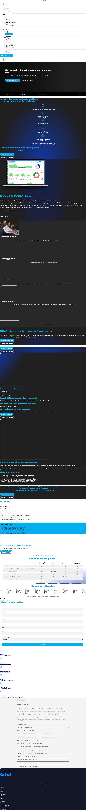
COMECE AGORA (41, 582)
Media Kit (1, 781)
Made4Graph (9, 34)
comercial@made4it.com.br (5, 805)
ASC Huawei (6, 29)
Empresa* (4, 619)
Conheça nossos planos (12, 80)
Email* (3, 613)
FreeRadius (8, 43)
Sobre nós (6, 8)
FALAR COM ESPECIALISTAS (4, 55)
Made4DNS (8, 12)
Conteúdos (6, 27)
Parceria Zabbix (12, 25)
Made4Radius (9, 41)
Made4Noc (8, 39)
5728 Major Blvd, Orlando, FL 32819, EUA (7, 808)
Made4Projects (9, 40)
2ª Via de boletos (3, 801)
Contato (5, 28)
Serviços (6, 37)
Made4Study (2, 795)
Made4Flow (9, 33)
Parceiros (6, 46)
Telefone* (4, 625)
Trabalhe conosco (3, 809)
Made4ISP (8, 38)
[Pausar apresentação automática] (80, 94)
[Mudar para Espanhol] (5, 4)
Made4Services (9, 21)
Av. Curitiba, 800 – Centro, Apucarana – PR (8, 806)
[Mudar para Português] (3, 3)
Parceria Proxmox (10, 47)
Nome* (3, 606)
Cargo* (3, 631)
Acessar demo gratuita (28, 80)
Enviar (42, 645)
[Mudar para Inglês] (4, 5)
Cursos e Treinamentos (9, 22)
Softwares (7, 32)
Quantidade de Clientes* (7, 637)
